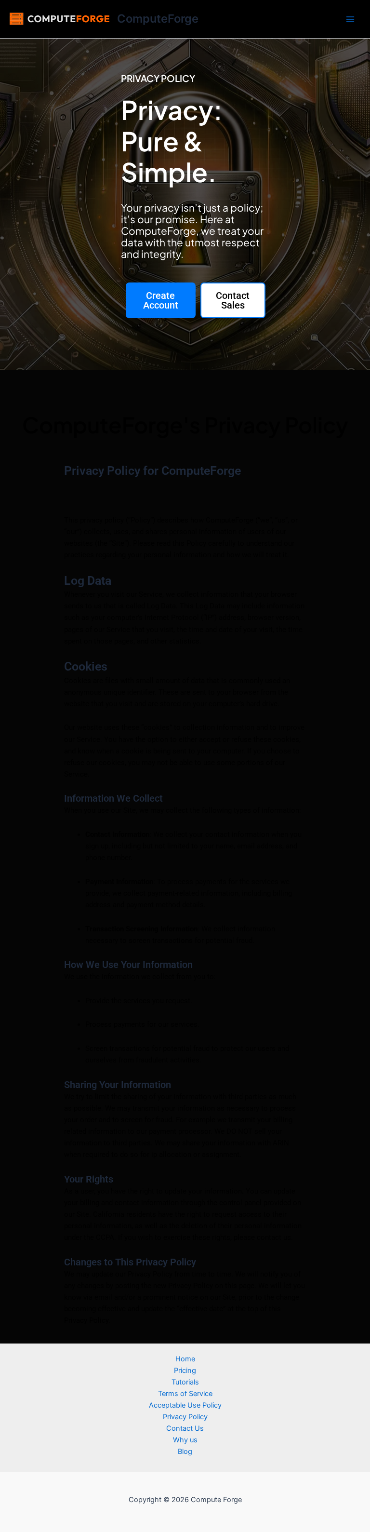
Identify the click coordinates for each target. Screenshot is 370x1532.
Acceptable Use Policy (185, 1405)
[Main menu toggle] (350, 19)
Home (185, 1359)
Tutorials (185, 1382)
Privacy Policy (185, 1416)
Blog (185, 1451)
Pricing (185, 1370)
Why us (185, 1440)
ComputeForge (157, 19)
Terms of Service (185, 1393)
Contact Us (185, 1428)
